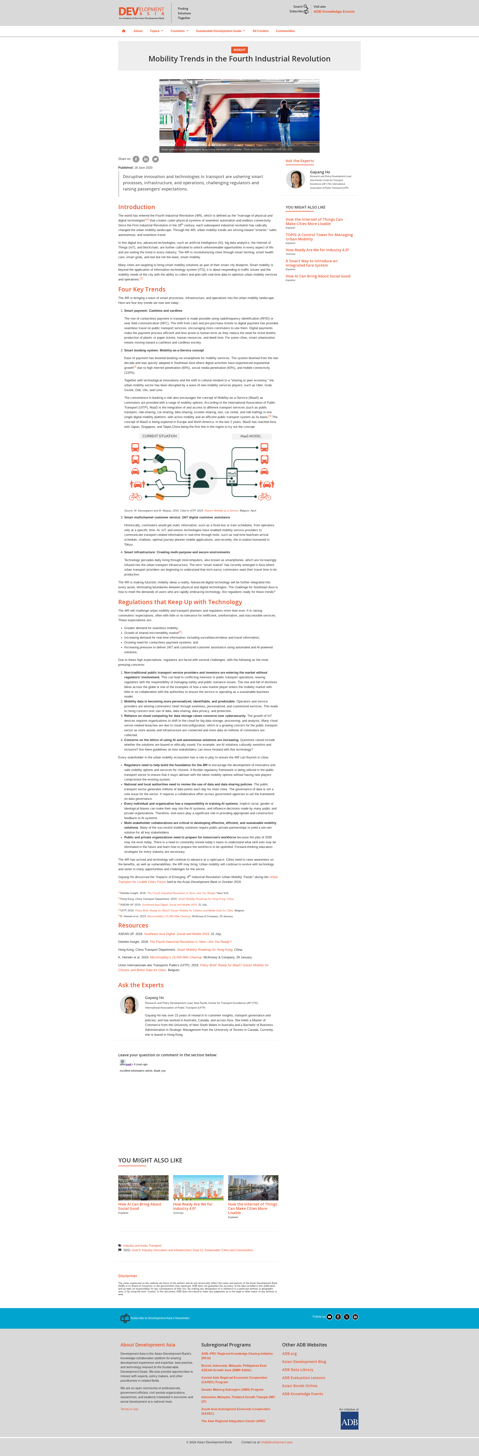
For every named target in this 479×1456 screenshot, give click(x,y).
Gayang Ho (154, 998)
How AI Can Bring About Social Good (139, 1206)
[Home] (177, 13)
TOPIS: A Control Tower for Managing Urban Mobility (319, 237)
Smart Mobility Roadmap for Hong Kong (204, 949)
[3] (135, 366)
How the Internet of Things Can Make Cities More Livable (252, 1208)
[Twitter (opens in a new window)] (347, 1316)
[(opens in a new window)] (350, 1420)
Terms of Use (129, 1409)
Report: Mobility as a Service (221, 510)
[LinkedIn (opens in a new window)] (355, 1316)
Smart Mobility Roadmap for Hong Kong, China (206, 899)
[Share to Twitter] (155, 158)
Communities (285, 31)
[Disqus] (198, 1104)
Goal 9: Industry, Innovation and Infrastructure (161, 1250)
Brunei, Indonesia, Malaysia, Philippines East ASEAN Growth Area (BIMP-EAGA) (233, 1367)
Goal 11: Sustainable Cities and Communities (223, 1250)
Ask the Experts (300, 160)
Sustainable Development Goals (218, 31)
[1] (147, 219)
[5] (180, 631)
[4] (270, 416)
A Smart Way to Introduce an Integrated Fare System (312, 263)
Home (124, 31)
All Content (261, 31)
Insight (240, 49)
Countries (178, 31)
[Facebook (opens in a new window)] (338, 1316)
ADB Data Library (297, 1369)
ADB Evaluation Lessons (303, 1377)
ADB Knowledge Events (334, 11)
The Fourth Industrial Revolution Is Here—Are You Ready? (181, 893)
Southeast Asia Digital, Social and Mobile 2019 (169, 904)
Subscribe (296, 11)
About (138, 31)
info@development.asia (276, 1442)
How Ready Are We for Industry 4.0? (193, 1206)
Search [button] (298, 6)
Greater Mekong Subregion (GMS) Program (232, 1389)
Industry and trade (135, 1245)
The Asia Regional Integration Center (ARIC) (233, 1421)
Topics (154, 31)
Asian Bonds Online (299, 1385)
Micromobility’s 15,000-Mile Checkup (169, 916)
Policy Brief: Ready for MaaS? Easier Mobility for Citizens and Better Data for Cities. (184, 910)
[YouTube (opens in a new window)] (329, 1316)
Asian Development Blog (304, 1361)
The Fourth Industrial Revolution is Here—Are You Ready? (190, 942)
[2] (141, 278)
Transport (155, 1245)
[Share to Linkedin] (145, 158)
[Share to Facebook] (136, 158)
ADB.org (289, 1353)
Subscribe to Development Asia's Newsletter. (160, 1318)
